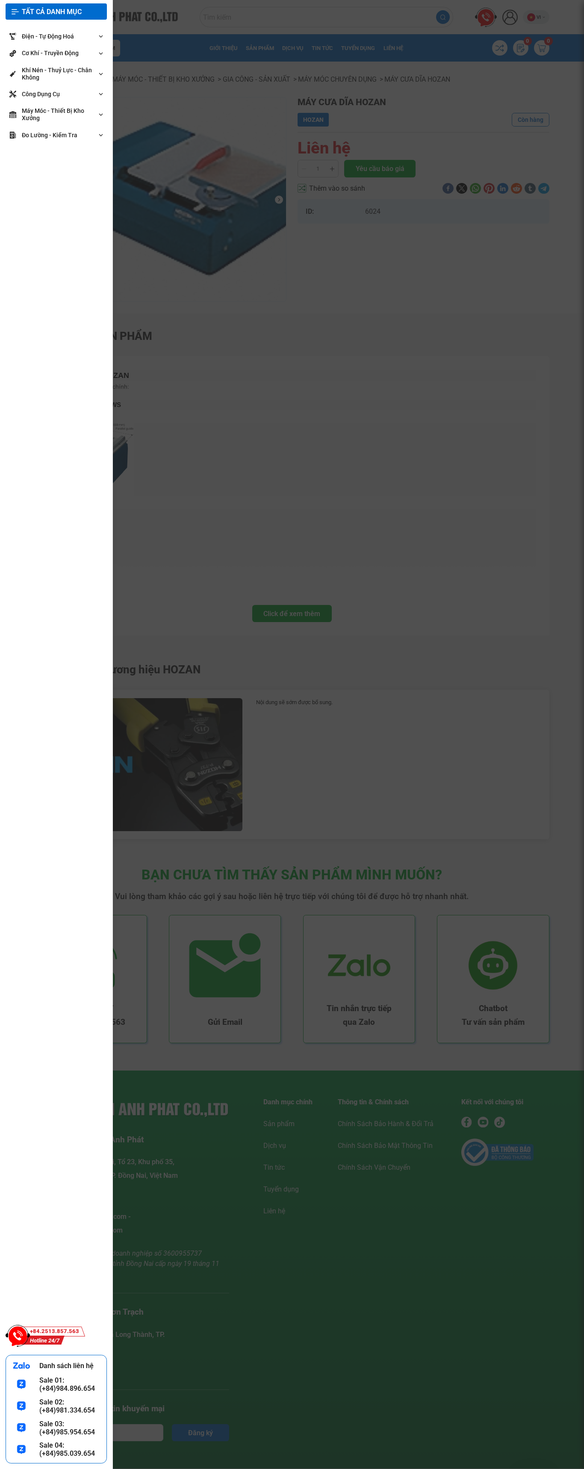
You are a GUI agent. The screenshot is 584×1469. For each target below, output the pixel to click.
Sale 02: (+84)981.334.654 (67, 1406)
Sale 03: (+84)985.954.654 (67, 1428)
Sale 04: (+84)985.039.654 (67, 1449)
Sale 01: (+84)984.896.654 (67, 1384)
